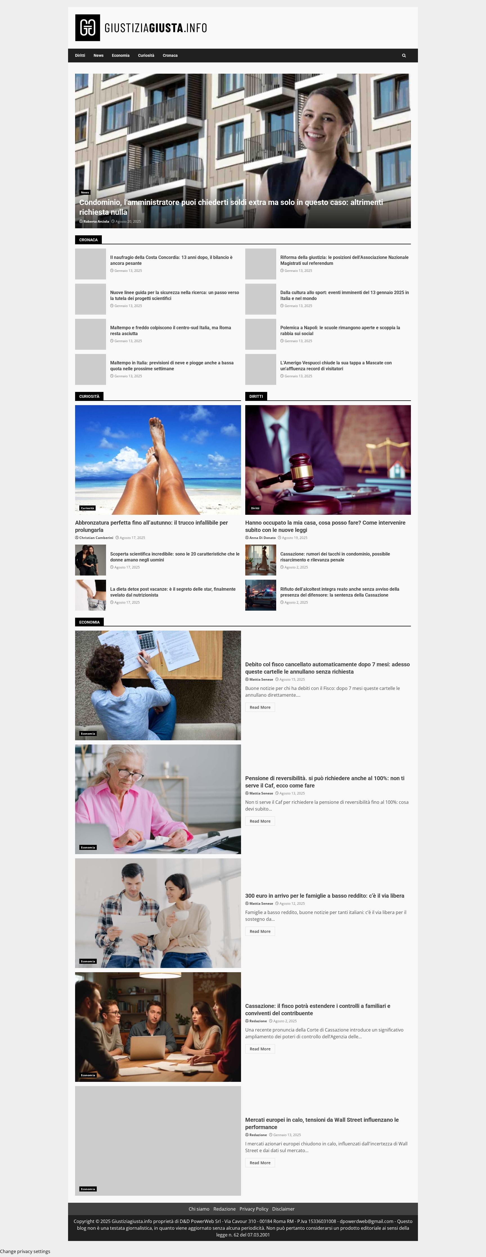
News (99, 55)
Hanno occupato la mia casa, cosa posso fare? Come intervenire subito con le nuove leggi (328, 460)
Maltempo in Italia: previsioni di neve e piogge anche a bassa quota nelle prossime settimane (90, 369)
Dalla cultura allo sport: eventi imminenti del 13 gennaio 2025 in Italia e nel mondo (260, 299)
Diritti (80, 55)
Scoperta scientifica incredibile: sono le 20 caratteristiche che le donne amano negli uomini (90, 560)
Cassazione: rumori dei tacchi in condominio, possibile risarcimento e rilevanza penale (260, 560)
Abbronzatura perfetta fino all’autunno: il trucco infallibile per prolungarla (158, 460)
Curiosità (146, 55)
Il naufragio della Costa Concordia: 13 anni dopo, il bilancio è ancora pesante (90, 264)
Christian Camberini (96, 537)
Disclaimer (283, 1209)
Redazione (258, 1021)
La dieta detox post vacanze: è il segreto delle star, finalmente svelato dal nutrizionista (90, 595)
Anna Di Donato (262, 537)
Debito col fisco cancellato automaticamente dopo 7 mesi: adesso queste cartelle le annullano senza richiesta (158, 685)
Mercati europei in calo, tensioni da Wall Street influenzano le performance (158, 1141)
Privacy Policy (254, 1209)
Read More (260, 707)
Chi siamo (199, 1209)
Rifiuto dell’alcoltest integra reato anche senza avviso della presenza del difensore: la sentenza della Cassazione (260, 595)
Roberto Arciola (96, 221)
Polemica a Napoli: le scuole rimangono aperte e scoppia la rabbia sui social (260, 334)
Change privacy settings (25, 1251)
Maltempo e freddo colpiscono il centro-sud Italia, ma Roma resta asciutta (90, 334)
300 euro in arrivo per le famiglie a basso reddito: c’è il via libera (158, 913)
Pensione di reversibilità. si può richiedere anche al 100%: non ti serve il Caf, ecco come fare (158, 799)
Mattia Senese (261, 679)
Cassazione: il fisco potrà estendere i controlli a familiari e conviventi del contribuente (158, 1027)
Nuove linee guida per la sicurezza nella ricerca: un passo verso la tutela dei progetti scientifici (90, 299)
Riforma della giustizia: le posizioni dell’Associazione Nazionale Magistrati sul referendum (260, 264)
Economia (121, 55)
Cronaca (170, 55)
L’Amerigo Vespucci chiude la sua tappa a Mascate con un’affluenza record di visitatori (260, 369)
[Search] (404, 55)
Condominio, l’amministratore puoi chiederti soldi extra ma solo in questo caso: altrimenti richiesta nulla (243, 151)
